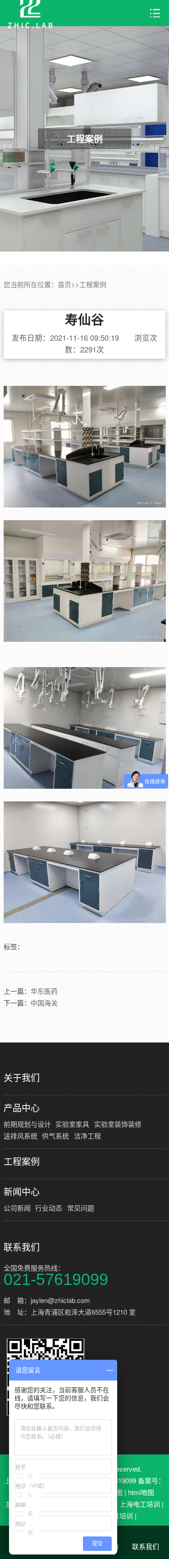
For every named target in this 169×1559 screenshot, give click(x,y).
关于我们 (22, 1078)
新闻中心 (22, 1192)
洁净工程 (87, 1135)
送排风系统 (20, 1135)
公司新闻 (17, 1207)
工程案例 (92, 284)
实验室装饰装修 (118, 1124)
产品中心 (22, 1108)
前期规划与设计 (27, 1124)
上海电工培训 (139, 1504)
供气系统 (55, 1135)
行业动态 (48, 1207)
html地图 (141, 1492)
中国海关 (44, 1002)
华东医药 (44, 991)
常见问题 (80, 1207)
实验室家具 (72, 1124)
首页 (64, 284)
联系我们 (22, 1247)
